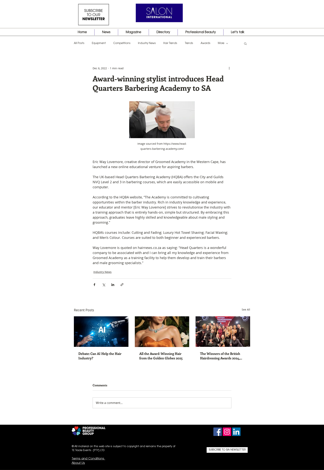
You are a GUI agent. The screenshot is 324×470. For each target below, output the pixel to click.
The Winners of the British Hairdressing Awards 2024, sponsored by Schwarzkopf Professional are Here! (220, 355)
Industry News (147, 43)
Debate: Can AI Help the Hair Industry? (100, 355)
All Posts (79, 43)
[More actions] (229, 68)
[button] (245, 43)
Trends (189, 43)
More (221, 43)
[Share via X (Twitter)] (103, 284)
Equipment (99, 43)
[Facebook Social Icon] (217, 432)
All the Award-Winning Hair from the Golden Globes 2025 (161, 355)
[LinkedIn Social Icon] (236, 432)
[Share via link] (122, 284)
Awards (205, 43)
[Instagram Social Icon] (227, 432)
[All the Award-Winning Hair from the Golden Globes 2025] (162, 331)
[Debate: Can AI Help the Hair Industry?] (101, 331)
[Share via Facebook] (94, 284)
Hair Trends (170, 43)
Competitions (121, 43)
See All (246, 309)
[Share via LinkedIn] (113, 284)
